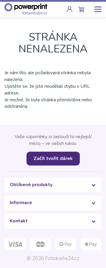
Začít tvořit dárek (53, 158)
